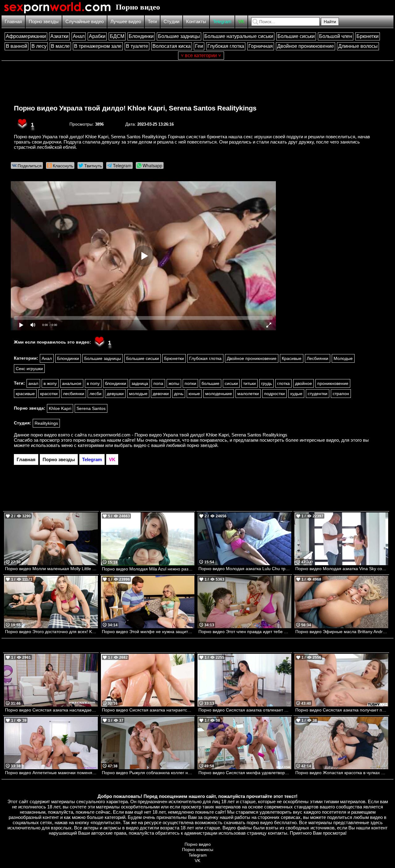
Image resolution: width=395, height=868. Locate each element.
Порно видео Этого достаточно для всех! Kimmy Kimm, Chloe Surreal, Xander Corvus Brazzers (51, 631)
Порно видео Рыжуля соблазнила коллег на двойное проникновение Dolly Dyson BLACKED (148, 772)
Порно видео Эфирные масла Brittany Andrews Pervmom (341, 631)
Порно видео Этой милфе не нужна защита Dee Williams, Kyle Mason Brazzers (148, 631)
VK (241, 21)
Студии (171, 21)
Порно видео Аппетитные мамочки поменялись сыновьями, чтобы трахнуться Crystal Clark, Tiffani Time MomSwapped (51, 772)
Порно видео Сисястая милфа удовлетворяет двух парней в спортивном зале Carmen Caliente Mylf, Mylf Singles (244, 772)
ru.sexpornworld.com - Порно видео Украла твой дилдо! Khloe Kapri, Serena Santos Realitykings (187, 434)
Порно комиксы (197, 849)
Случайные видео (84, 21)
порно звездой (202, 445)
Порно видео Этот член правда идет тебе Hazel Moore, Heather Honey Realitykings (244, 631)
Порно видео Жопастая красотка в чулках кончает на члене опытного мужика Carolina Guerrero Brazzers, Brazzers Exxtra (341, 772)
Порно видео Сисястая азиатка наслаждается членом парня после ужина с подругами (51, 709)
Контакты (196, 21)
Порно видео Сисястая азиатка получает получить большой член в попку (341, 709)
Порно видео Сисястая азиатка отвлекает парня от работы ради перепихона (244, 709)
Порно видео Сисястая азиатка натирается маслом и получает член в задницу (148, 709)
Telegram (222, 21)
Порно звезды (44, 21)
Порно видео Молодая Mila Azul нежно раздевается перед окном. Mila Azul (148, 568)
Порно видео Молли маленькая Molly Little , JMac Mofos (51, 568)
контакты (277, 833)
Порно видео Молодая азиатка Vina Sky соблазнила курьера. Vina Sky (341, 568)
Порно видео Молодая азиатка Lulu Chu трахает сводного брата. (244, 568)
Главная (13, 21)
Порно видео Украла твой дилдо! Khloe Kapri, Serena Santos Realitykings (135, 108)
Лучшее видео (125, 21)
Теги (152, 21)
